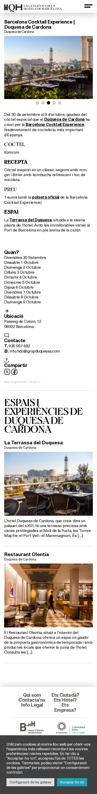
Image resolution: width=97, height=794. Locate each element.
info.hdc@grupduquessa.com (35, 351)
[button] (37, 102)
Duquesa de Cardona (19, 31)
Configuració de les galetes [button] (30, 782)
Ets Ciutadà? (65, 695)
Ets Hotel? (65, 700)
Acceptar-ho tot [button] (72, 782)
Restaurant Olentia (26, 554)
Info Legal (32, 705)
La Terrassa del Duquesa (33, 442)
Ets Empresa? (65, 707)
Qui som (32, 695)
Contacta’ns (31, 700)
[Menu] (88, 6)
